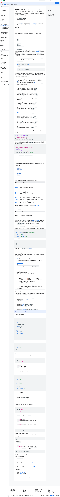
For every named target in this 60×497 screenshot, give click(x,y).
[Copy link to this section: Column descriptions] (22, 162)
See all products (12, 488)
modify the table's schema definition (32, 24)
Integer (16, 183)
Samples (12, 4)
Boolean (16, 188)
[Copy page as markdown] (28, 9)
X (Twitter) (49, 490)
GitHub (36, 488)
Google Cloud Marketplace (13, 490)
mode (35, 285)
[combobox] (42, 0)
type (32, 285)
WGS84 (40, 199)
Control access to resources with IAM (30, 466)
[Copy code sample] (44, 63)
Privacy (14, 495)
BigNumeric (16, 187)
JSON (16, 201)
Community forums (25, 488)
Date (15, 192)
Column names (38, 51)
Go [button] (25, 258)
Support (23, 489)
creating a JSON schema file (36, 287)
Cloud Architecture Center (38, 491)
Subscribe (52, 495)
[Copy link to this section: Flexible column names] (23, 72)
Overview (2, 4)
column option (35, 220)
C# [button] (23, 258)
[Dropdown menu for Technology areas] (14, 1)
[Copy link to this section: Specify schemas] (22, 251)
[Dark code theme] (42, 63)
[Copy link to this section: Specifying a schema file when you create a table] (28, 433)
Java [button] (27, 258)
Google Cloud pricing (12, 489)
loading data (21, 473)
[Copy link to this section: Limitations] (18, 158)
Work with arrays (37, 205)
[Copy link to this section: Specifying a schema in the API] (27, 454)
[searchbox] (5, 6)
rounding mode (24, 309)
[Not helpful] (44, 7)
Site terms (17, 495)
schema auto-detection (22, 472)
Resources (15, 4)
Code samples (36, 490)
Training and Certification (38, 492)
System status (24, 491)
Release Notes (24, 490)
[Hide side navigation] (8, 495)
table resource (34, 23)
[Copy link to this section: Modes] (18, 207)
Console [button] (17, 258)
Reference (8, 4)
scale (22, 305)
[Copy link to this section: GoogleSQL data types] (23, 179)
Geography (16, 199)
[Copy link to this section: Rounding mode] (21, 219)
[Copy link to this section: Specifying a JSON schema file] (27, 291)
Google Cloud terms (21, 495)
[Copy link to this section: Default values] (20, 165)
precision (23, 304)
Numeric (16, 186)
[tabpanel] (30, 274)
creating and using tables (23, 474)
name (20, 295)
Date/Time (16, 193)
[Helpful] (43, 7)
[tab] (16, 258)
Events (48, 489)
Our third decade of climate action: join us (28, 495)
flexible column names (18, 36)
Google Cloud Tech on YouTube (51, 492)
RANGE (16, 202)
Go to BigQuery (20, 263)
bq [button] (21, 258)
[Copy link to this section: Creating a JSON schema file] (25, 314)
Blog (48, 488)
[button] (4, 13)
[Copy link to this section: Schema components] (24, 27)
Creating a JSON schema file (34, 462)
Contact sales (11, 491)
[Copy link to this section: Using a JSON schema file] (24, 392)
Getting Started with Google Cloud (38, 489)
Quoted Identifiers (18, 75)
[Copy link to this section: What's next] (20, 469)
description (23, 300)
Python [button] (30, 258)
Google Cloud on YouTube (50, 491)
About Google (11, 495)
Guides (5, 4)
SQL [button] (19, 258)
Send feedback (42, 9)
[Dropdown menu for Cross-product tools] (21, 1)
